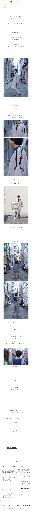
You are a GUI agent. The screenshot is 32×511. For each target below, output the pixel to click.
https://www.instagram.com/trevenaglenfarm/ (16, 428)
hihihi (8, 448)
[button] (1, 1)
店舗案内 (12, 491)
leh (10, 448)
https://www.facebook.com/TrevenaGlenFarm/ (16, 431)
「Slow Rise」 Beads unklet (16, 105)
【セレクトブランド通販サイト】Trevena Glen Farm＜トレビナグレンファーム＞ (13, 508)
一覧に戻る (16, 454)
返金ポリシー (23, 508)
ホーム (3, 4)
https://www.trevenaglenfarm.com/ (16, 424)
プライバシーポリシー (27, 508)
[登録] (22, 463)
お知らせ (12, 493)
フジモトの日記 (14, 448)
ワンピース (5, 4)
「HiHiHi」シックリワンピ (16, 322)
